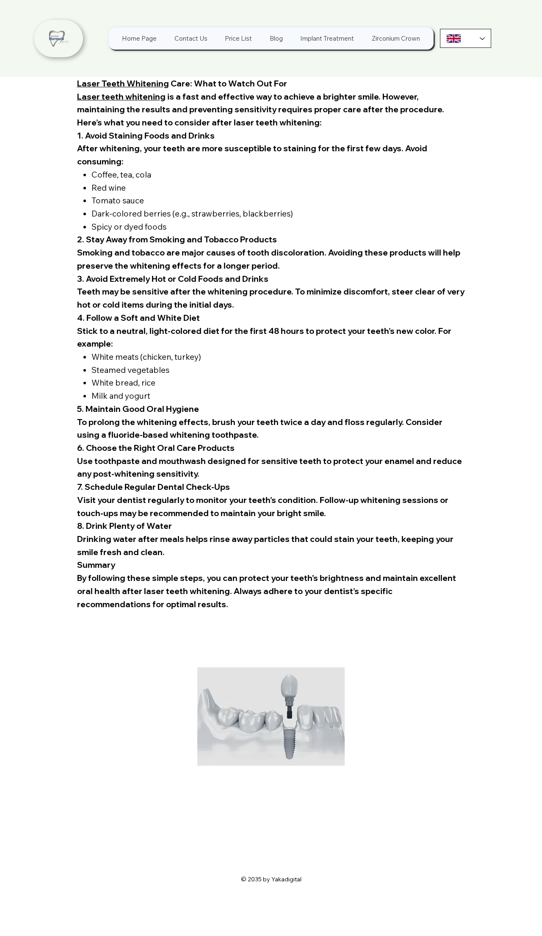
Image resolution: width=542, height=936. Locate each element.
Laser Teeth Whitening (123, 83)
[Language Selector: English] (466, 38)
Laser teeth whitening (121, 97)
